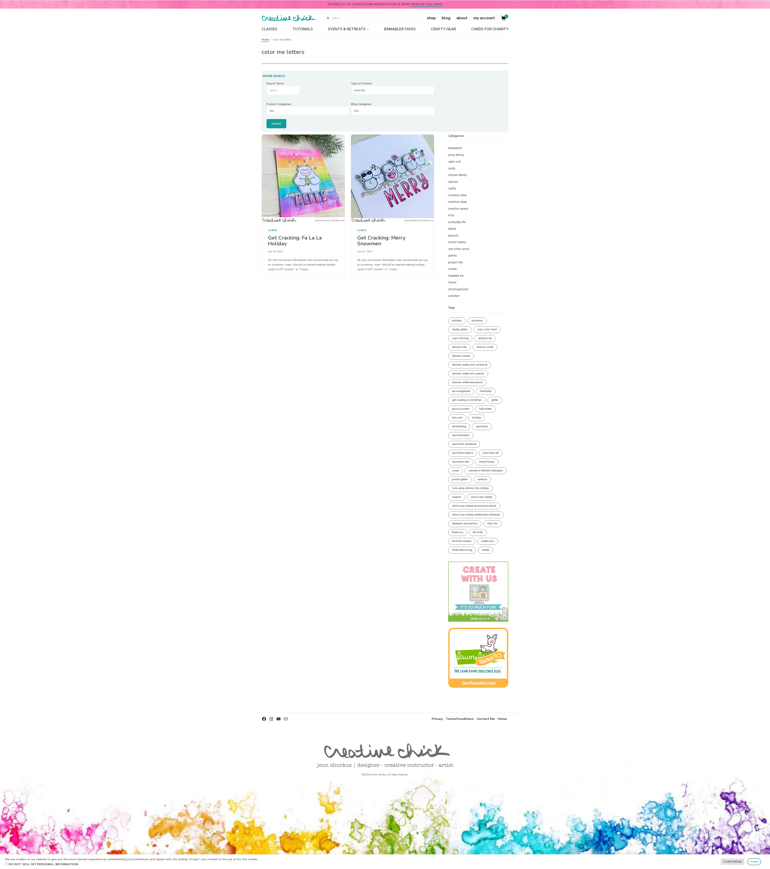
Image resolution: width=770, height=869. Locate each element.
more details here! (426, 4)
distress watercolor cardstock (469, 365)
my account (484, 18)
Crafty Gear (443, 29)
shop (431, 18)
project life (455, 262)
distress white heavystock (467, 382)
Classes (269, 29)
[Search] (328, 18)
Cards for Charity (489, 29)
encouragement (461, 391)
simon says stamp (481, 497)
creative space (458, 209)
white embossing (462, 550)
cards (272, 230)
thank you (457, 532)
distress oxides (461, 356)
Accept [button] (754, 861)
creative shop (457, 202)
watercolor (487, 541)
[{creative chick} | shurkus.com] (288, 18)
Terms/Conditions (460, 718)
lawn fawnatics (461, 435)
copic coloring (460, 338)
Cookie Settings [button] (732, 861)
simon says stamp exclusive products (474, 506)
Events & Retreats (347, 29)
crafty (452, 188)
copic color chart (487, 329)
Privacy (437, 718)
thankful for (456, 276)
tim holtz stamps (462, 541)
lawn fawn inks (460, 462)
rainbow (482, 479)
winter (485, 550)
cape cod (454, 162)
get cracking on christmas (467, 400)
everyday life (457, 222)
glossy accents (461, 409)
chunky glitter (460, 329)
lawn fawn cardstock (464, 444)
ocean (455, 470)
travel (452, 282)
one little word (458, 249)
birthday (457, 320)
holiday (476, 417)
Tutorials (303, 29)
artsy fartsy (456, 155)
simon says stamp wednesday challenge (476, 514)
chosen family (457, 175)
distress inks (459, 347)
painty (452, 256)
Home (265, 39)
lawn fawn (482, 426)
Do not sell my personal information (43, 864)
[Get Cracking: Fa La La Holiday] (303, 178)
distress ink (485, 338)
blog (446, 18)
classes (453, 182)
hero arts (457, 417)
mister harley (457, 242)
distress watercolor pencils (468, 373)
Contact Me (486, 718)
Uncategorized (458, 289)
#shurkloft (455, 148)
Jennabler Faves (400, 29)
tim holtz (478, 532)
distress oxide (484, 347)
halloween (485, 409)
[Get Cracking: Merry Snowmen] (392, 178)
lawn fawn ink (491, 453)
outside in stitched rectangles (486, 470)
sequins (456, 497)
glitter (494, 400)
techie (452, 269)
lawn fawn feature (462, 453)
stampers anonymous (465, 523)
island (452, 229)
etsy (451, 215)
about (461, 18)
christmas (477, 320)
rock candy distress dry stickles (470, 488)
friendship (486, 391)
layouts (453, 235)
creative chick (457, 195)
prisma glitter (460, 479)
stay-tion (492, 523)
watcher (454, 296)
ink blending (459, 426)
